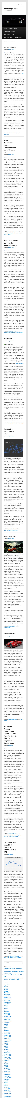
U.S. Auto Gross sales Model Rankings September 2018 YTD (10, 847)
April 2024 (6, 1029)
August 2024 (6, 1022)
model (8, 957)
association (6, 332)
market (20, 233)
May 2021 (6, 1084)
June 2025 (6, 1007)
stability (10, 836)
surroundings (15, 836)
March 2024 (6, 1030)
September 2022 (7, 1059)
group (10, 530)
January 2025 (7, 1014)
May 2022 (6, 1065)
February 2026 (7, 994)
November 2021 (7, 1074)
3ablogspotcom (7, 627)
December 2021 (7, 1073)
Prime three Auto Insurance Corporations (13, 978)
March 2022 (6, 1068)
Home (5, 28)
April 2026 (6, 991)
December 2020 (7, 1092)
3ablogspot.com (10, 536)
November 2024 (7, 1018)
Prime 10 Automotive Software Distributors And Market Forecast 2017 (10, 146)
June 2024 (6, 1026)
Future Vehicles (10, 633)
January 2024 (7, 1033)
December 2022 (7, 1054)
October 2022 (7, 1057)
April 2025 (6, 1010)
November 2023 (7, 1036)
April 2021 (6, 1085)
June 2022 (6, 1063)
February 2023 (7, 1051)
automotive (6, 134)
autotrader (21, 423)
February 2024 (7, 1032)
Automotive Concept (8, 37)
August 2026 (6, 985)
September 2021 (7, 1077)
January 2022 (7, 1071)
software (8, 234)
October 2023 (7, 1038)
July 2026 (6, 986)
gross (5, 957)
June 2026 (6, 988)
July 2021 (6, 1081)
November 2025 (7, 999)
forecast (16, 233)
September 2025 (7, 1002)
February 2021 (7, 1088)
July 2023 (6, 1043)
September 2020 (7, 1096)
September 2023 (7, 1040)
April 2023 (6, 1047)
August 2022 (6, 1060)
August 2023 (6, 1041)
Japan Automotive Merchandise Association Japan (11, 242)
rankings (12, 957)
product (20, 835)
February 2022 (7, 1070)
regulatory (6, 836)
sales (15, 957)
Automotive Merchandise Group (9, 431)
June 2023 (6, 1044)
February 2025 (7, 1013)
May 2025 (6, 1008)
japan (15, 332)
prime (5, 234)
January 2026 (7, 996)
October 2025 (7, 1000)
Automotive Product (13, 28)
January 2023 (7, 1052)
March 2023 (6, 1049)
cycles (10, 835)
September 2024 (7, 1021)
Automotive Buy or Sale (9, 34)
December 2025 (7, 997)
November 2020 (7, 1093)
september (19, 957)
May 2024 (6, 1027)
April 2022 (6, 1066)
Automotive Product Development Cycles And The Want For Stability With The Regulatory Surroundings (10, 735)
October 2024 (7, 1019)
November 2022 (7, 1055)
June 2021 (6, 1082)
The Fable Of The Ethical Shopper (11, 979)
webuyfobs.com (19, 363)
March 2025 (6, 1011)
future (22, 719)
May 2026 (6, 989)
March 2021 (6, 1087)
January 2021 (7, 1090)
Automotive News (18, 37)
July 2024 (6, 1024)
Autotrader (8, 338)
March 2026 (6, 992)
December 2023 (7, 1035)
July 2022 (6, 1062)
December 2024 (7, 1016)
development (15, 835)
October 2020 (7, 1095)
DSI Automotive (10, 47)
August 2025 (6, 1003)
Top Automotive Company (9, 31)
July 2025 (6, 1005)
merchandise (20, 332)
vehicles (5, 720)
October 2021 (7, 1076)
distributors (11, 233)
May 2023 (6, 1046)
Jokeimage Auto (11, 8)
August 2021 (6, 1079)
